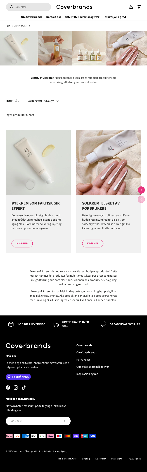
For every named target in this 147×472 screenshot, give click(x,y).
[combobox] (28, 7)
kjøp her (22, 243)
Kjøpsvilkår (100, 458)
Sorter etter (35, 101)
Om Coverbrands (31, 17)
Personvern (116, 458)
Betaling (86, 458)
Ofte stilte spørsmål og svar (82, 17)
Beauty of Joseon (22, 26)
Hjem (8, 26)
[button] (139, 7)
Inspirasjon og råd (115, 17)
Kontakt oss (53, 17)
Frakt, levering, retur (67, 458)
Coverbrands (18, 451)
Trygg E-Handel (134, 458)
